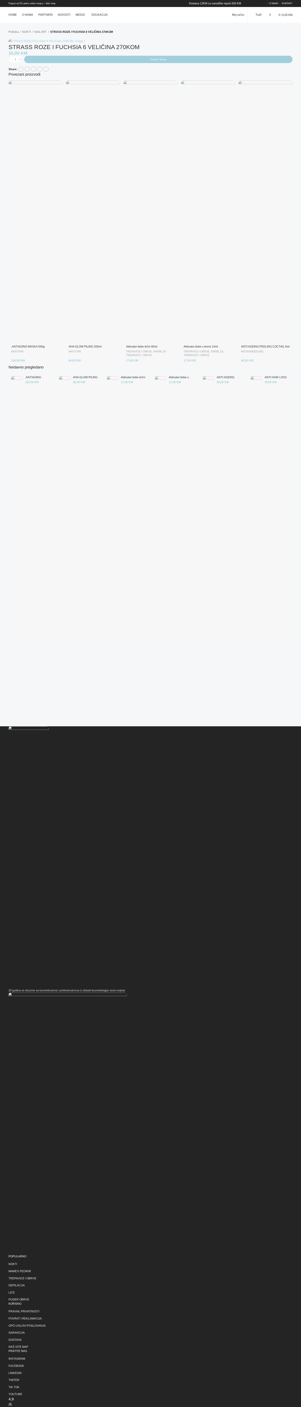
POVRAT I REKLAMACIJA (25, 1318)
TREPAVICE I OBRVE (139, 351)
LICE (12, 1292)
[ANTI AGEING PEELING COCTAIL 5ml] (265, 212)
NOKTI (26, 31)
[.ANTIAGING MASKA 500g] (36, 212)
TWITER (14, 1380)
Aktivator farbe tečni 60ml (143, 346)
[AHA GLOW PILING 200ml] (93, 212)
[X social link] (251, 3)
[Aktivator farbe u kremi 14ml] (208, 212)
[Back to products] (15, 37)
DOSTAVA (15, 1339)
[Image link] (29, 857)
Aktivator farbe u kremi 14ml (202, 346)
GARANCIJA (17, 1332)
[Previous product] (11, 37)
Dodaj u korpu (158, 59)
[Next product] (19, 37)
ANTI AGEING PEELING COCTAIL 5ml (265, 346)
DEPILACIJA (17, 1285)
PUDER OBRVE (19, 1299)
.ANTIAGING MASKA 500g (28, 346)
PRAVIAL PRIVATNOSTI (24, 1311)
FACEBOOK (16, 1365)
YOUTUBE (15, 1394)
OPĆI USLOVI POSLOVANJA (27, 1325)
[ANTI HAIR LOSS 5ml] (256, 507)
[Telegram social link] (263, 3)
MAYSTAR (17, 351)
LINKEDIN (15, 1373)
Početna (14, 31)
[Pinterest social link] (255, 3)
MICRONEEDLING (252, 351)
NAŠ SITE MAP (18, 1346)
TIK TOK (14, 1387)
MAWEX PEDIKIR (20, 1271)
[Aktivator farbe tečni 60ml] (150, 212)
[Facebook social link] (247, 3)
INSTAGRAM (17, 1358)
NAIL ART (40, 31)
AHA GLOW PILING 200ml (85, 346)
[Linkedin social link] (259, 3)
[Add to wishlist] (10, 65)
